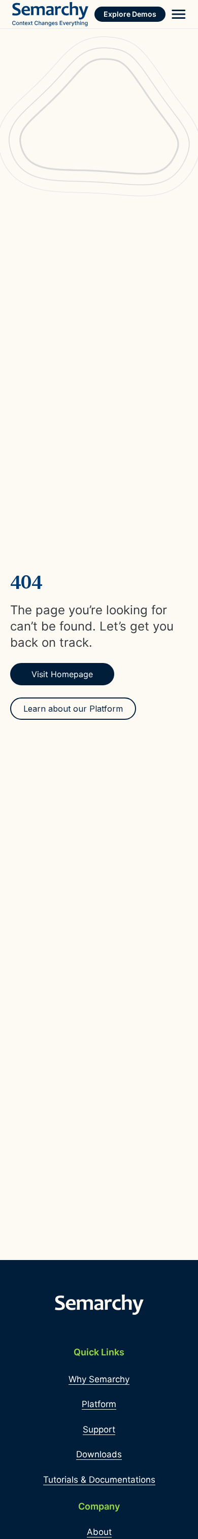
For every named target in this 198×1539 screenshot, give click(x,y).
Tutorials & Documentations (99, 1480)
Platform (99, 1404)
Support (99, 1429)
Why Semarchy (99, 1379)
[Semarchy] (50, 14)
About (99, 1532)
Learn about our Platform (73, 709)
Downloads (99, 1454)
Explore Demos (130, 14)
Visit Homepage (62, 674)
